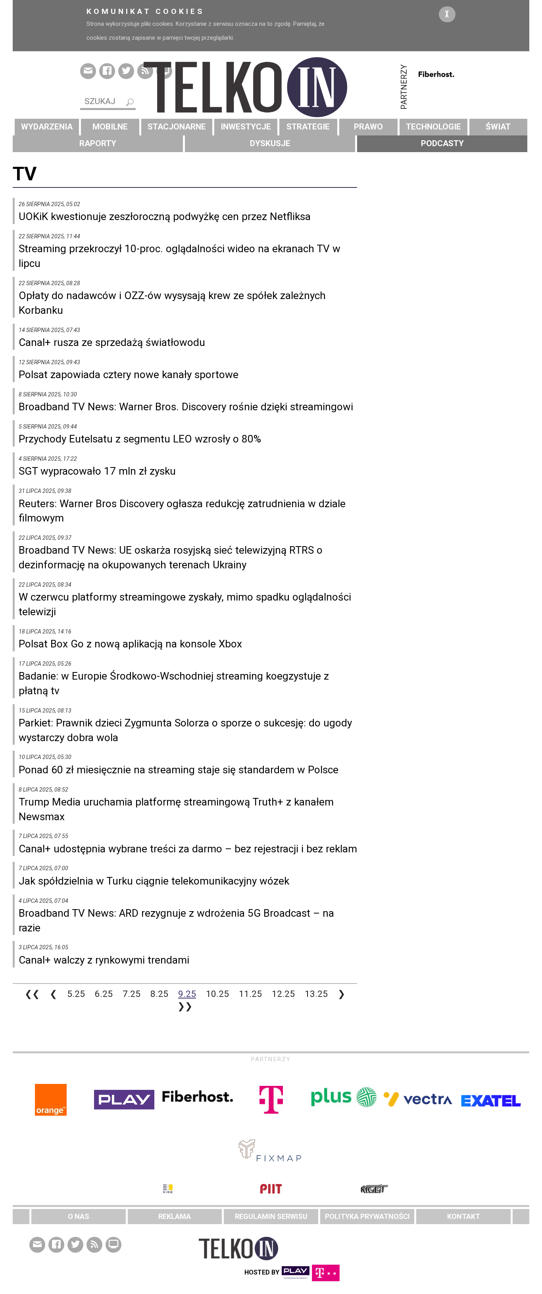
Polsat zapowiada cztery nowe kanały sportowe (128, 374)
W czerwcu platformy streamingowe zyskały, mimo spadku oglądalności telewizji (185, 604)
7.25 (131, 994)
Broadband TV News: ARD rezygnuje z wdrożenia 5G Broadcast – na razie (176, 920)
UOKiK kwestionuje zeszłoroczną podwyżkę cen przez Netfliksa (165, 216)
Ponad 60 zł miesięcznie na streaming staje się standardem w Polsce (178, 770)
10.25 (217, 994)
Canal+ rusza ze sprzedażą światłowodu (112, 342)
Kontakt (463, 1216)
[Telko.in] (271, 87)
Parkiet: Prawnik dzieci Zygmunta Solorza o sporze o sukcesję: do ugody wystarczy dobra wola (185, 730)
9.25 (187, 994)
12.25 (283, 994)
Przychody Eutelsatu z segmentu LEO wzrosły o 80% (140, 439)
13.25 (316, 994)
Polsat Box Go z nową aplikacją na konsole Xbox (130, 644)
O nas (78, 1216)
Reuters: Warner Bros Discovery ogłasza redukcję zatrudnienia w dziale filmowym (182, 511)
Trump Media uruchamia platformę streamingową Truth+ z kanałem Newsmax (176, 809)
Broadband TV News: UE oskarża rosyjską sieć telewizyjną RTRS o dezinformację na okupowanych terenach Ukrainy (171, 557)
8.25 (159, 994)
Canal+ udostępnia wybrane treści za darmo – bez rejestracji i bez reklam (188, 849)
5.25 (76, 994)
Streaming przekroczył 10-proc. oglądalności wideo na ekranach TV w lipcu (179, 256)
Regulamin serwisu (271, 1216)
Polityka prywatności (367, 1216)
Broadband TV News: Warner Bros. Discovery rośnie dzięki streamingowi (186, 407)
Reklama (174, 1216)
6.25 (104, 994)
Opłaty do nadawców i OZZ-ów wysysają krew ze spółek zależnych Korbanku (172, 303)
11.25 (250, 994)
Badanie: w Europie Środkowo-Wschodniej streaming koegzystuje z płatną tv (174, 683)
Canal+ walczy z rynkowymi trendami (104, 960)
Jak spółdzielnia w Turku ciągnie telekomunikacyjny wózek (154, 881)
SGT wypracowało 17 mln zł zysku (97, 471)
